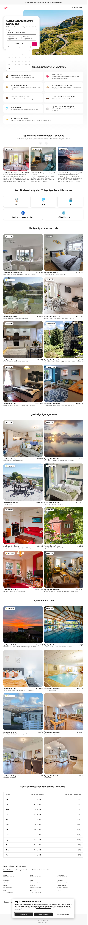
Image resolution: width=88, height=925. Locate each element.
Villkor (47, 922)
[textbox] (14, 39)
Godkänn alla (24, 914)
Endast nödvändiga (43, 914)
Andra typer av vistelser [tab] (23, 870)
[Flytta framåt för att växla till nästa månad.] (29, 43)
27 (19, 65)
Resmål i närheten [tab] (8, 870)
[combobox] (21, 33)
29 (26, 65)
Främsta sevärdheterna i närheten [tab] (41, 870)
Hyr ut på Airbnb (77, 7)
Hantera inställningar (63, 914)
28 (22, 65)
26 (15, 65)
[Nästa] (46, 143)
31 (9, 68)
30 (29, 65)
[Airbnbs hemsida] (7, 7)
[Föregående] (40, 143)
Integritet (40, 922)
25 (12, 65)
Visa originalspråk (57, 2)
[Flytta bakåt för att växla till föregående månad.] (9, 43)
